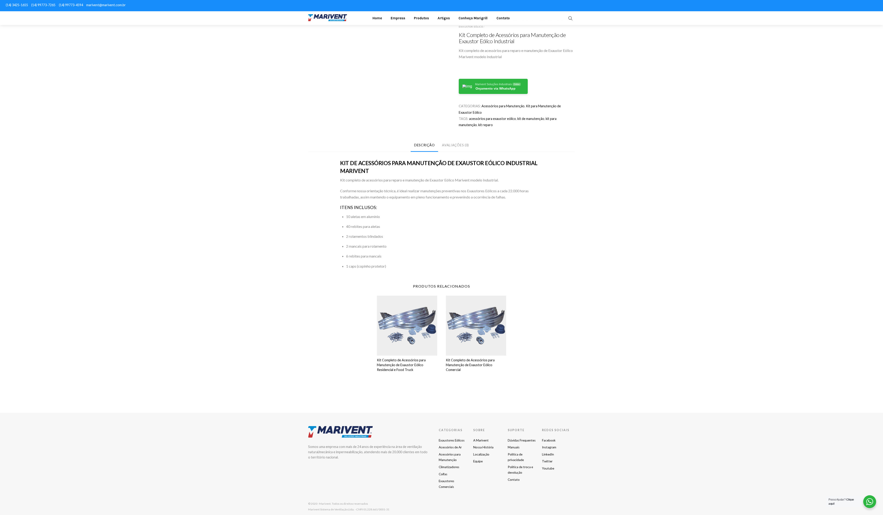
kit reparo (485, 125)
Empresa (398, 18)
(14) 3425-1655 (17, 5)
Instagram (549, 447)
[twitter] (864, 5)
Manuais (513, 447)
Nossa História (483, 447)
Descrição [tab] (424, 145)
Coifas (443, 474)
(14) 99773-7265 (43, 5)
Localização (481, 454)
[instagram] (848, 5)
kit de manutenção (530, 119)
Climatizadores (449, 467)
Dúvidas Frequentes (522, 440)
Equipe (478, 461)
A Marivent (481, 440)
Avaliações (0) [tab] (455, 145)
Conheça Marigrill (473, 18)
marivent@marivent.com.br (106, 5)
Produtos (421, 18)
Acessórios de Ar (450, 447)
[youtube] (873, 5)
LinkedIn (548, 454)
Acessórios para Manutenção (503, 106)
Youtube (548, 468)
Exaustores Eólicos (451, 440)
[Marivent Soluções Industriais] (327, 19)
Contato (503, 18)
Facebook (549, 440)
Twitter (547, 461)
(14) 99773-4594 (71, 5)
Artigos (444, 18)
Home (377, 18)
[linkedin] (856, 5)
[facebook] (840, 5)
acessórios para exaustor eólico (492, 119)
